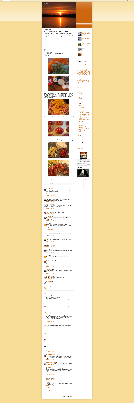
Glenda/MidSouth (48, 216)
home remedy (81, 72)
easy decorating (85, 69)
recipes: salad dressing (80, 79)
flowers (84, 70)
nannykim (47, 377)
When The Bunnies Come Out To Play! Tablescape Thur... (84, 121)
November (80, 94)
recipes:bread (85, 80)
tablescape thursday (82, 82)
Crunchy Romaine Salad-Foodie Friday (84, 119)
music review (86, 73)
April (79, 103)
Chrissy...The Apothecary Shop (51, 362)
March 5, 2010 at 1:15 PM (50, 273)
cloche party (83, 68)
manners (82, 73)
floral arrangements (80, 70)
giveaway (86, 70)
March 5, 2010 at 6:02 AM (50, 241)
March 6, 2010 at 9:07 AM (50, 329)
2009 (79, 135)
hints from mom (81, 71)
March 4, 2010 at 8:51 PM (50, 201)
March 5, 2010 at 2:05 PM (50, 278)
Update (80, 108)
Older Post (72, 389)
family (89, 69)
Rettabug (47, 238)
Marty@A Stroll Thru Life (50, 354)
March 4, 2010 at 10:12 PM (50, 220)
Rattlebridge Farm (49, 269)
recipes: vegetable (81, 80)
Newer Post (46, 389)
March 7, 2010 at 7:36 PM (50, 364)
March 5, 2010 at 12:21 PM (50, 266)
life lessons (79, 73)
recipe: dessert (82, 75)
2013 (79, 88)
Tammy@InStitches (49, 244)
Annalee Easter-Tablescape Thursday (84, 114)
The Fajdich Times (49, 281)
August (80, 98)
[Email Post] (53, 183)
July (79, 99)
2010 (79, 92)
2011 (79, 91)
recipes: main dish (52, 184)
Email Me (78, 59)
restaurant (88, 80)
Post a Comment (47, 387)
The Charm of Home (49, 276)
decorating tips (88, 68)
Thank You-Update (81, 111)
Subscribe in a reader (80, 148)
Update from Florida (81, 105)
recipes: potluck (83, 78)
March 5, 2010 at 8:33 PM (50, 308)
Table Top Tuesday (85, 66)
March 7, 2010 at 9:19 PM (50, 374)
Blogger (71, 396)
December (80, 93)
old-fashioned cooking (84, 74)
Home (59, 389)
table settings (86, 81)
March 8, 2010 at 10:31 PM (50, 385)
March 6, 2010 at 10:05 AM (50, 335)
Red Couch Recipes (49, 211)
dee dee (47, 249)
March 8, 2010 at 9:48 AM (50, 379)
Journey (47, 324)
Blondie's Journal (49, 188)
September (80, 97)
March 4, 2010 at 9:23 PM (50, 213)
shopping (78, 81)
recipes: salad (87, 78)
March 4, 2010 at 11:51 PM (50, 229)
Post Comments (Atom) (51, 390)
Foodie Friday (48, 184)
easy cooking (79, 69)
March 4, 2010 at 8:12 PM (50, 195)
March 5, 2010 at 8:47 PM (50, 321)
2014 (79, 87)
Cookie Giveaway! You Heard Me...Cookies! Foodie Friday (86, 44)
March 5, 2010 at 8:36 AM (50, 252)
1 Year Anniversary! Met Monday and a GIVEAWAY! (86, 38)
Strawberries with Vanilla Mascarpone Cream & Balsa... (84, 107)
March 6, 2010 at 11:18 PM (50, 351)
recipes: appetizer (87, 75)
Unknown (47, 223)
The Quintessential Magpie (50, 260)
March (80, 104)
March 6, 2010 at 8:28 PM (50, 342)
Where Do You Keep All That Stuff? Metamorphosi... (83, 125)
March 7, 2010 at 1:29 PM (50, 359)
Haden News (48, 198)
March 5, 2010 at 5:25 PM (50, 302)
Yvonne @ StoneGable (49, 204)
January (80, 134)
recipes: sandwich (85, 79)
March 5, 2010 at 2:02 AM (50, 235)
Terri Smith (48, 367)
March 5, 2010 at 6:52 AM (50, 246)
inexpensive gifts (86, 72)
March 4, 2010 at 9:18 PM (50, 208)
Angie (47, 382)
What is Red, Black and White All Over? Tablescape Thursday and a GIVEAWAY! (86, 33)
